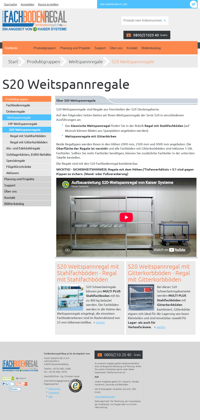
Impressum (53, 392)
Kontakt (132, 48)
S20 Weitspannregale (133, 61)
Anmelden (27, 4)
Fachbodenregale (18, 105)
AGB (50, 396)
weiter (100, 322)
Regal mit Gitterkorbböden (28, 142)
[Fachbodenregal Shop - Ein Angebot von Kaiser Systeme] (34, 21)
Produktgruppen (45, 48)
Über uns (116, 48)
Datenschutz (54, 388)
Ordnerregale (15, 111)
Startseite (10, 4)
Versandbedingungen (105, 396)
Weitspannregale (86, 61)
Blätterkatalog (151, 48)
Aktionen (12, 173)
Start (13, 61)
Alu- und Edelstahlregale (23, 148)
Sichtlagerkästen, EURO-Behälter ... (30, 154)
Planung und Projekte (75, 48)
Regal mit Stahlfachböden (28, 136)
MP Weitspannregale (22, 124)
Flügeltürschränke (18, 166)
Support (100, 48)
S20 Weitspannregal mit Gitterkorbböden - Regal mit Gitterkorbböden (159, 273)
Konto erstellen (48, 4)
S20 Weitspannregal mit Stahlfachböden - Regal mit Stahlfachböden (88, 273)
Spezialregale (15, 160)
